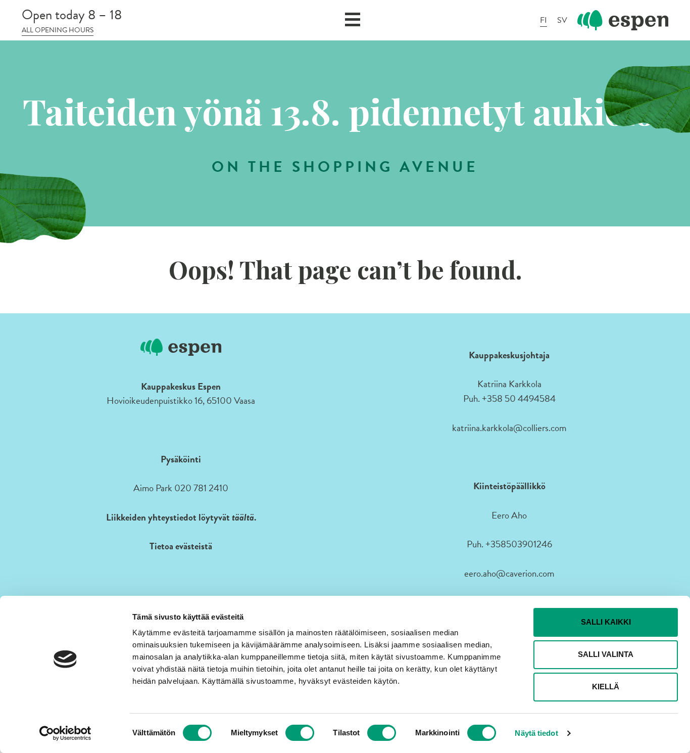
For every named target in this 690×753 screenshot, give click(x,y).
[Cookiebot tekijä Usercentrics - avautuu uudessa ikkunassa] (65, 733)
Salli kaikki (606, 622)
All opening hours (57, 30)
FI (543, 20)
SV (562, 20)
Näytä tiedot (536, 733)
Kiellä (605, 686)
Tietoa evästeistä (181, 546)
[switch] (299, 733)
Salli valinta (605, 654)
